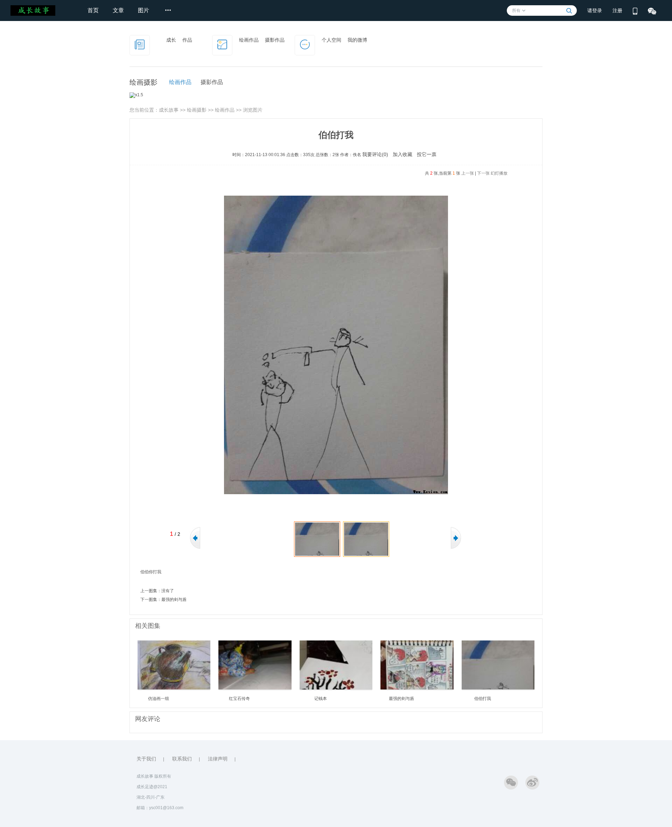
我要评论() (375, 154)
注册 (617, 10)
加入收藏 (402, 154)
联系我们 (182, 759)
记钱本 (320, 698)
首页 (93, 10)
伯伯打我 (482, 698)
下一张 (483, 173)
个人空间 (331, 40)
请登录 (594, 10)
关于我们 (146, 759)
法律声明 (217, 759)
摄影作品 (275, 40)
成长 (171, 40)
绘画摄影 (196, 110)
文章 (118, 10)
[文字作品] (139, 43)
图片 (143, 10)
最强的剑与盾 (174, 599)
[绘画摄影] (222, 43)
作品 (187, 40)
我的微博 (357, 40)
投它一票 (426, 154)
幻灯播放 (499, 173)
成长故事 (168, 110)
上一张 (467, 173)
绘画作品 (249, 40)
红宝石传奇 (239, 698)
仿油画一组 (158, 698)
